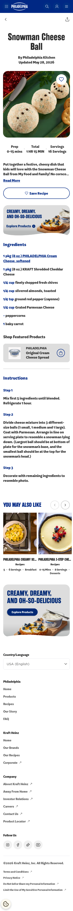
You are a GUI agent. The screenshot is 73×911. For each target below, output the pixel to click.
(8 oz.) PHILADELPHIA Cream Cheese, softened (30, 258)
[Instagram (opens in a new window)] (7, 844)
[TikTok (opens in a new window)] (28, 844)
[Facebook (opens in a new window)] (17, 844)
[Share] (67, 19)
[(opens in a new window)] (36, 610)
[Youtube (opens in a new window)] (38, 844)
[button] (6, 6)
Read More (11, 180)
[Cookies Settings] (6, 904)
